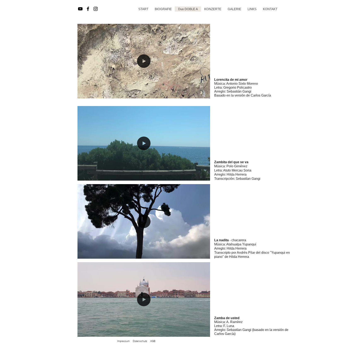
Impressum (123, 341)
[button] (205, 93)
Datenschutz (140, 341)
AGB (152, 341)
